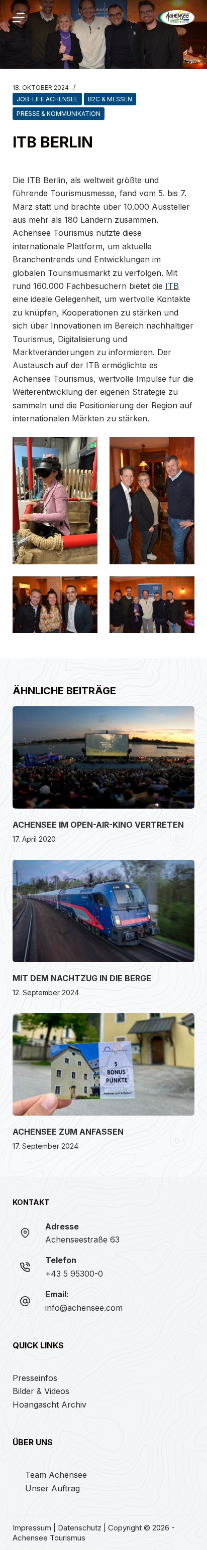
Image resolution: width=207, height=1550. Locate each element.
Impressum (32, 1527)
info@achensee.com (84, 1308)
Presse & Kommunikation (58, 113)
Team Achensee (56, 1475)
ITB (172, 286)
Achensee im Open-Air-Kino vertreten (98, 825)
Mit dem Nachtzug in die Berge (82, 978)
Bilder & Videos (41, 1391)
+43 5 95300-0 (74, 1274)
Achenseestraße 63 (82, 1239)
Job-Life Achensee (47, 99)
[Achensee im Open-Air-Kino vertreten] (104, 757)
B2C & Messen (110, 99)
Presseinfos (35, 1378)
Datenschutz (79, 1527)
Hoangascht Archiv (49, 1405)
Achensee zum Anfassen (68, 1132)
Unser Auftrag (52, 1488)
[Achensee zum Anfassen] (104, 1064)
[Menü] (19, 18)
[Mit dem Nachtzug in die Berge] (104, 911)
